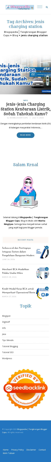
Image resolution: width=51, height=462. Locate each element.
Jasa (4, 334)
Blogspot (6, 316)
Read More (25, 135)
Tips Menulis (8, 340)
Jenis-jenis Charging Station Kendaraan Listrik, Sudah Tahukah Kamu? (26, 109)
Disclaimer (31, 449)
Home (5, 449)
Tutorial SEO (8, 352)
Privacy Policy (17, 449)
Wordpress (7, 358)
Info (25, 100)
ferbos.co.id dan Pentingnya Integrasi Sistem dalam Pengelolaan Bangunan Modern (18, 252)
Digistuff (6, 322)
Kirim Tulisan (9, 453)
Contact (42, 449)
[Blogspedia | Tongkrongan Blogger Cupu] (20, 7)
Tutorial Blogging (10, 346)
